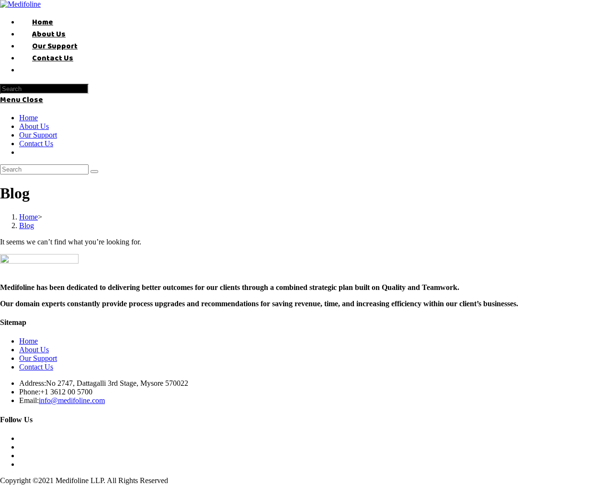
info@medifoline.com (72, 400)
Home (28, 118)
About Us (34, 126)
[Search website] (32, 70)
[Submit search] (94, 171)
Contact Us (36, 143)
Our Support (38, 135)
